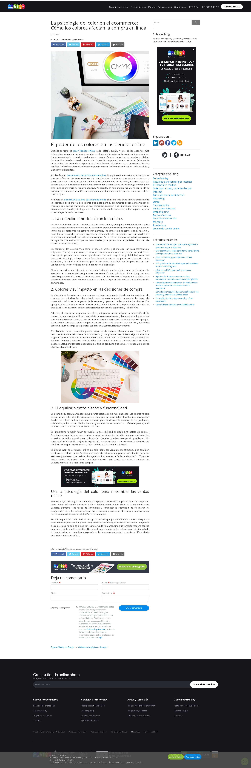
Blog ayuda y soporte (137, 710)
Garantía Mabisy (40, 710)
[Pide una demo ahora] (100, 567)
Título (53, 593)
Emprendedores (162, 215)
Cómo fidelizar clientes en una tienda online (175, 304)
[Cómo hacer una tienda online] (16, 5)
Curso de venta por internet (168, 195)
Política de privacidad (96, 629)
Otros (156, 201)
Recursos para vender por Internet (172, 181)
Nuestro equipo (181, 710)
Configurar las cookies (134, 762)
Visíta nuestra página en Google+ (93, 647)
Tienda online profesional (44, 706)
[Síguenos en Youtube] (161, 142)
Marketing (159, 198)
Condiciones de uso (118, 732)
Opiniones (178, 715)
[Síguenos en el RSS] (179, 142)
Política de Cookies (67, 760)
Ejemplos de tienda (90, 720)
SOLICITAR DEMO (232, 6)
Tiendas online (161, 205)
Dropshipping (161, 211)
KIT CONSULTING (210, 7)
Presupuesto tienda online (93, 705)
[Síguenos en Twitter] (173, 142)
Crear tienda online (118, 7)
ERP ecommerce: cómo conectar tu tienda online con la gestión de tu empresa (177, 252)
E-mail (114, 582)
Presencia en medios (164, 184)
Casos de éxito (165, 7)
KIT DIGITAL (194, 7)
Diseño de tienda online (166, 228)
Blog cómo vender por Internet (141, 705)
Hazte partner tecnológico (186, 705)
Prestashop (159, 225)
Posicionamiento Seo (164, 218)
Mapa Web (135, 732)
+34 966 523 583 (151, 732)
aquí (100, 637)
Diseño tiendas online (90, 715)
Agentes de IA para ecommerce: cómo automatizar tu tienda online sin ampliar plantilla (177, 277)
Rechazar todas (193, 757)
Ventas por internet (164, 208)
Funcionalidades (138, 7)
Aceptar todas (175, 757)
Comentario (107, 593)
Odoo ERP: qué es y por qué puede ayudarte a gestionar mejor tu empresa (177, 245)
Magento (158, 221)
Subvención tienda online (138, 715)
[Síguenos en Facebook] (167, 142)
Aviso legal (60, 732)
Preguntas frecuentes (42, 715)
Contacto (37, 720)
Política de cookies (98, 732)
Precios (151, 7)
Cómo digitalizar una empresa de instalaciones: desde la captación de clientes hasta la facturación (177, 285)
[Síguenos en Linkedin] (155, 142)
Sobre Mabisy (160, 178)
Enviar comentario (134, 607)
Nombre (55, 582)
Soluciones (179, 7)
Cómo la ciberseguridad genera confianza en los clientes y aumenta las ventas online (177, 293)
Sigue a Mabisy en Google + (63, 647)
